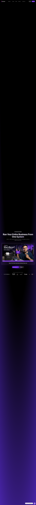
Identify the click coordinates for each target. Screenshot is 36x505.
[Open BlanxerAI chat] (34, 503)
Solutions (9, 1)
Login (30, 1)
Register (33, 1)
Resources (23, 1)
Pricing (16, 1)
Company (19, 1)
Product (13, 1)
